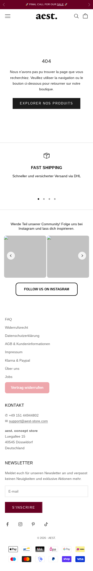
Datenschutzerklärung (22, 336)
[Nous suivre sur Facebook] (7, 524)
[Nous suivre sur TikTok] (46, 524)
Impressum (14, 352)
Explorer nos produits (46, 103)
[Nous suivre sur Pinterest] (33, 524)
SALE (60, 4)
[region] (46, 171)
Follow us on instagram (46, 289)
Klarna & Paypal (17, 360)
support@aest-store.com (28, 421)
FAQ (8, 319)
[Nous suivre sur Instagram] (20, 524)
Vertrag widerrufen (27, 387)
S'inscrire (23, 507)
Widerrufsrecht (16, 327)
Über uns (12, 369)
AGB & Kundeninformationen (27, 344)
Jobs (8, 377)
